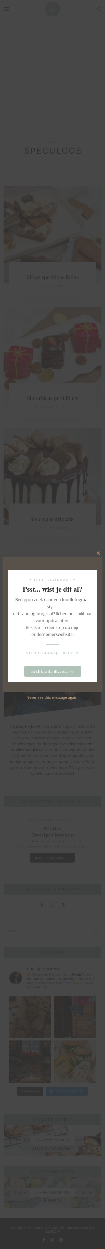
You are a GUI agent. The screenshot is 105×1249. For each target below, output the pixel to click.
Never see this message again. (52, 697)
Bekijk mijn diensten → (52, 671)
